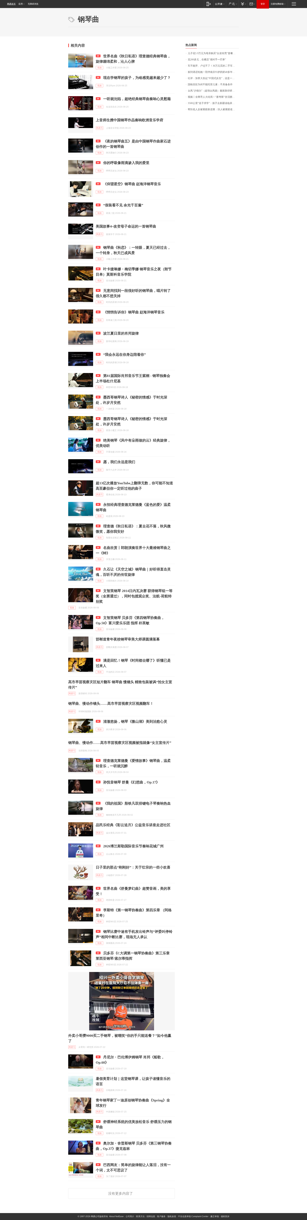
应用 (20, 4)
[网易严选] (232, 4)
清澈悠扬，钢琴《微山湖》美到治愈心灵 (135, 721)
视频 (99, 67)
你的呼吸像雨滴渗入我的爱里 (126, 163)
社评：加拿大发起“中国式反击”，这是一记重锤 (213, 78)
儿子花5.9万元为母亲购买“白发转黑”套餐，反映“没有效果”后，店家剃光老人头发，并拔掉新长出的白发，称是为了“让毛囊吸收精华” (213, 53)
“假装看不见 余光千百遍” (123, 205)
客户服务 (161, 1216)
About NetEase (116, 1216)
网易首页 (11, 4)
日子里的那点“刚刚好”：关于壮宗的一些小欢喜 (133, 867)
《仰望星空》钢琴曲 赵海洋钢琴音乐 (132, 184)
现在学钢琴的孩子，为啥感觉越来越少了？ (137, 78)
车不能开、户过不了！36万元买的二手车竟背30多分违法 (213, 65)
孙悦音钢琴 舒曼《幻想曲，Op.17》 (131, 782)
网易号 (99, 128)
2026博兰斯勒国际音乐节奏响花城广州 (133, 846)
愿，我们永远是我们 (119, 462)
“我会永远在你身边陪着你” (124, 354)
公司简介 (130, 1216)
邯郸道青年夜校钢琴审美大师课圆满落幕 (128, 639)
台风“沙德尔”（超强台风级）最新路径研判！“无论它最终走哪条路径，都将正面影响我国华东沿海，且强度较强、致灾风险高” (213, 90)
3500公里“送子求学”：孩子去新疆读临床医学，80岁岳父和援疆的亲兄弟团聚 (213, 103)
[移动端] (208, 4)
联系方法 (140, 1216)
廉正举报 (214, 1216)
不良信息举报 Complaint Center (193, 1216)
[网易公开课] (219, 4)
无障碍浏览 (33, 4)
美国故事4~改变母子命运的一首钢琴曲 (126, 226)
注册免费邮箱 (277, 4)
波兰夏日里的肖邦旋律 (121, 333)
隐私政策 (172, 1216)
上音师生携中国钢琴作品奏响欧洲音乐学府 (129, 120)
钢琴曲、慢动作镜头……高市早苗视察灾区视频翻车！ (111, 703)
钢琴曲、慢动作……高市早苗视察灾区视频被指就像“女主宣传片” (119, 743)
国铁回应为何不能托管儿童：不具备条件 (210, 84)
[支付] (243, 4)
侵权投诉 (225, 1216)
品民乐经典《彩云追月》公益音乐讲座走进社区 (133, 825)
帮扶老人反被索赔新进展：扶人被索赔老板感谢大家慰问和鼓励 (213, 109)
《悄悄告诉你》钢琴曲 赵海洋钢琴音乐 (134, 312)
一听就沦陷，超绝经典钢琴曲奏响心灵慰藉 (137, 99)
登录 (263, 4)
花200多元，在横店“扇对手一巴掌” (207, 59)
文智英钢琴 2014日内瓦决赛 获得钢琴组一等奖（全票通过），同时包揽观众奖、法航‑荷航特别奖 (134, 596)
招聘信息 (151, 1216)
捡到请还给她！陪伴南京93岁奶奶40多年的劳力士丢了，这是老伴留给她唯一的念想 (213, 72)
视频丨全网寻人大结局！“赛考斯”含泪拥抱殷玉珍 (213, 97)
